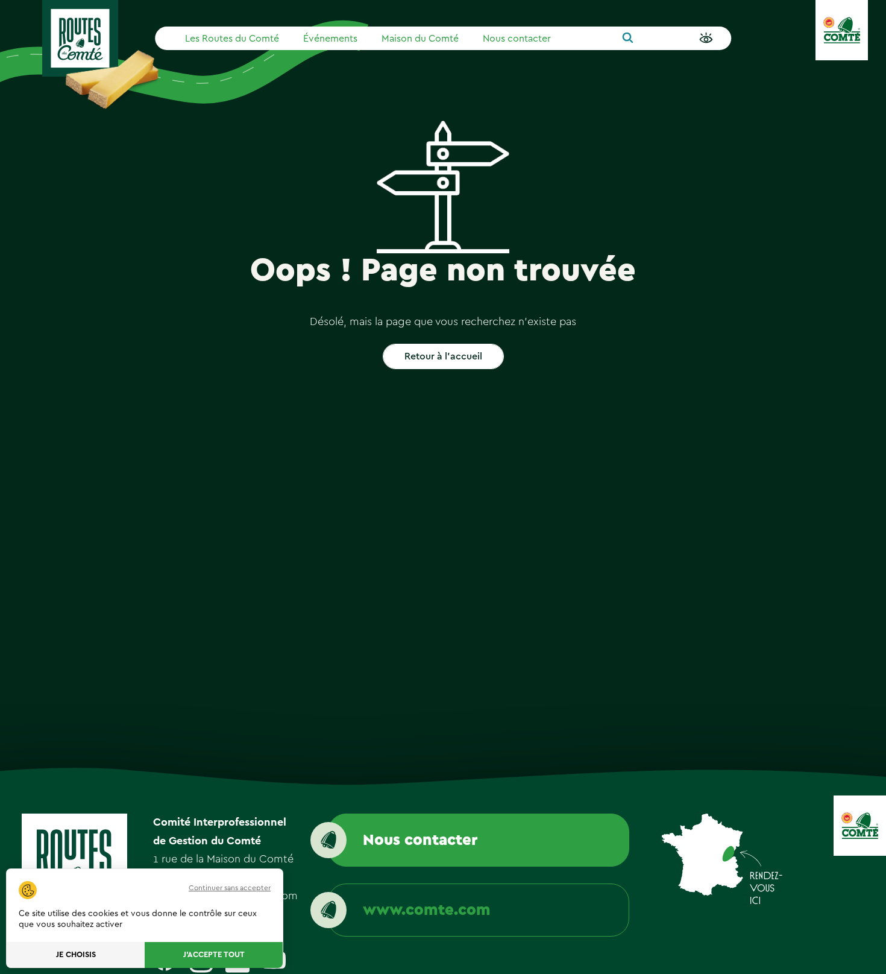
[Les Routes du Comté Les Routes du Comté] (80, 38)
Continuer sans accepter (230, 887)
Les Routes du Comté (232, 38)
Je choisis (76, 955)
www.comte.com (427, 910)
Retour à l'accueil (443, 356)
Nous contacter (517, 38)
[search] (628, 38)
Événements (330, 38)
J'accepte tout (214, 955)
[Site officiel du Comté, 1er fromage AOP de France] (841, 30)
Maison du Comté (420, 38)
